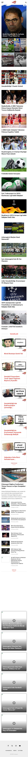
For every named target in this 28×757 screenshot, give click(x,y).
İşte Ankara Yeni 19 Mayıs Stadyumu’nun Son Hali (7, 62)
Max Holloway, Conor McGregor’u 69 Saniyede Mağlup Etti (17, 535)
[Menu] (2, 2)
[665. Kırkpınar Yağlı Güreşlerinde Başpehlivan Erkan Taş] (5, 551)
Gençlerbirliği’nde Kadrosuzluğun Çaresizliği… (10, 405)
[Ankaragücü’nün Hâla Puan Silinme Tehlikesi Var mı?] (14, 661)
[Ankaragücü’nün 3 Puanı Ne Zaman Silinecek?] (14, 703)
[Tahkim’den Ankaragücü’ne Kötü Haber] (7, 45)
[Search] (26, 2)
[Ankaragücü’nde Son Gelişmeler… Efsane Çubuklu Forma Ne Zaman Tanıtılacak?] (5, 504)
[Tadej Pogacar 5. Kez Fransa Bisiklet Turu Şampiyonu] (5, 512)
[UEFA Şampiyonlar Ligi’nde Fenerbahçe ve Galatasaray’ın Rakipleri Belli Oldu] (14, 294)
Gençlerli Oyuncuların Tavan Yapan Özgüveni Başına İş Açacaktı (12, 378)
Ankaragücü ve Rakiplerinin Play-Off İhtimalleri (12, 729)
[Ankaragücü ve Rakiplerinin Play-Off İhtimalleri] (14, 723)
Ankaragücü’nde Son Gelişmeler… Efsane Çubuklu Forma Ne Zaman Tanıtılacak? (19, 504)
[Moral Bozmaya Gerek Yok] (14, 345)
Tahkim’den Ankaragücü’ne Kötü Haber (7, 49)
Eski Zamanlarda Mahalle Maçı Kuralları (20, 63)
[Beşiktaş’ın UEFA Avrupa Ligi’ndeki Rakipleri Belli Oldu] (14, 206)
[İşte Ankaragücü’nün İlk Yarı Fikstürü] (14, 250)
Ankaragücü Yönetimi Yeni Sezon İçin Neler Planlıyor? (12, 647)
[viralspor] (14, 2)
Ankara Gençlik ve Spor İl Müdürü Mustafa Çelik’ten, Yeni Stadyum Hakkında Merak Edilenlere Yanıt (13, 625)
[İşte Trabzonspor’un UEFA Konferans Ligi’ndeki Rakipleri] (14, 184)
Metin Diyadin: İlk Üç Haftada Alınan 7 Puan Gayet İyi (13, 35)
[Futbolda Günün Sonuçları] (14, 164)
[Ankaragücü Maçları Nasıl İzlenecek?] (14, 228)
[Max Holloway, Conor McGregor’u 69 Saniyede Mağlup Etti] (5, 535)
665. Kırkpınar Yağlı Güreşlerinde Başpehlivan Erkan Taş (17, 551)
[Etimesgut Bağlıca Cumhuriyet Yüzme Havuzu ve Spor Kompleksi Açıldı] (14, 475)
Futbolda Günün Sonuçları (10, 174)
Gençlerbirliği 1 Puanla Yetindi (12, 86)
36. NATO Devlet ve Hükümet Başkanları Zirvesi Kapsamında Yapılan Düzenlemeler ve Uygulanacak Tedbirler (18, 560)
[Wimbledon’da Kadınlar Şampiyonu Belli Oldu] (5, 543)
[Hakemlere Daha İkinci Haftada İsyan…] (14, 449)
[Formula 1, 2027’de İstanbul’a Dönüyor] (14, 317)
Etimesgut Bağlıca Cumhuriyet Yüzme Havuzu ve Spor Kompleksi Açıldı (13, 486)
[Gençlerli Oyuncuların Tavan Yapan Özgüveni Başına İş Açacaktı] (14, 368)
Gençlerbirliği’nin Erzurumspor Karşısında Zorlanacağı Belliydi (12, 432)
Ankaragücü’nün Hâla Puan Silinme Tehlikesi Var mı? (12, 668)
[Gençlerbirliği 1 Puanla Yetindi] (14, 77)
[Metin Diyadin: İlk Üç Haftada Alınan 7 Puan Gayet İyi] (14, 21)
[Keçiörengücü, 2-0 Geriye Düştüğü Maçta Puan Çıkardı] (14, 143)
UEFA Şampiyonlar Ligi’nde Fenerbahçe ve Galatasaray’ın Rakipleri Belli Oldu (12, 305)
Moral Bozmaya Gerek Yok (13, 354)
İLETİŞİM (20, 750)
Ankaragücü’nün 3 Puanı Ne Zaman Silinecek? (13, 709)
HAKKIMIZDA (9, 750)
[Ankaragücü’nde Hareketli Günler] (14, 682)
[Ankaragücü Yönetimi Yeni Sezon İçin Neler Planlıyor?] (14, 641)
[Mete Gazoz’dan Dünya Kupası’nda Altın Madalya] (5, 527)
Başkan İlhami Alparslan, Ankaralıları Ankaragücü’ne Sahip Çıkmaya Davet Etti (19, 46)
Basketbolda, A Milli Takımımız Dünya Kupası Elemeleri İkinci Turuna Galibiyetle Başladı (12, 108)
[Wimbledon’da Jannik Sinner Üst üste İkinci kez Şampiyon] (5, 520)
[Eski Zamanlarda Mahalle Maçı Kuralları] (20, 60)
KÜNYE (15, 750)
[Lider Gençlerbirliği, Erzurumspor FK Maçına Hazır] (14, 272)
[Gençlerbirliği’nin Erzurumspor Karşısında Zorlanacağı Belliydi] (14, 422)
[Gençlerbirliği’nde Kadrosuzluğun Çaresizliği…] (14, 395)
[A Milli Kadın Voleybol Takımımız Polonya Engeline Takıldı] (14, 121)
